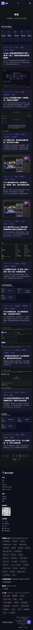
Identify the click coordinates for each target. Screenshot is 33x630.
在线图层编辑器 (7, 582)
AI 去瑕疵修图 (6, 606)
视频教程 (4, 498)
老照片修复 (6, 609)
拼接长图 (13, 548)
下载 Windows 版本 (7, 487)
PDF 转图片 (26, 565)
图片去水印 (15, 606)
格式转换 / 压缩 (7, 544)
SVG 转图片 (14, 561)
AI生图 (20, 599)
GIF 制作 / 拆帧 (6, 568)
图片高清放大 (24, 602)
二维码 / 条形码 (23, 558)
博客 (3, 501)
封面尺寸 (23, 541)
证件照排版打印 (18, 551)
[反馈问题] (29, 622)
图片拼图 (20, 548)
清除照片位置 (22, 544)
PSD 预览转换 (6, 575)
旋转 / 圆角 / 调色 (7, 551)
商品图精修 (26, 609)
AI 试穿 (19, 609)
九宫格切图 (6, 548)
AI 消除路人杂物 (25, 606)
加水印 (15, 544)
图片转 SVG (23, 568)
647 (14, 459)
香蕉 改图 (14, 596)
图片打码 (13, 554)
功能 (3, 480)
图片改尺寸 (6, 558)
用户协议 (25, 627)
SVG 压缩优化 (23, 561)
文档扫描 (12, 571)
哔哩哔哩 (6, 523)
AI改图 (14, 599)
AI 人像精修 (12, 612)
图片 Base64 (6, 561)
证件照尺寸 (15, 541)
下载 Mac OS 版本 (6, 489)
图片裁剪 (20, 554)
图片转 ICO (5, 565)
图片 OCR (15, 568)
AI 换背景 (16, 602)
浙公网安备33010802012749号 (23, 621)
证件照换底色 (6, 541)
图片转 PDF (6, 554)
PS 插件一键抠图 (7, 602)
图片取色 (27, 548)
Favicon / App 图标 (15, 565)
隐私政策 (20, 627)
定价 (3, 482)
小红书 (6, 521)
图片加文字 (14, 558)
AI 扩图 (13, 609)
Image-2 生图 (6, 596)
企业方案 (4, 484)
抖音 (5, 526)
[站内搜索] (18, 3)
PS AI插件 (22, 596)
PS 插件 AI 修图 (6, 599)
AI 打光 (5, 612)
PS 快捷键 (5, 589)
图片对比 (5, 571)
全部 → (14, 575)
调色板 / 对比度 (21, 571)
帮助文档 (4, 496)
